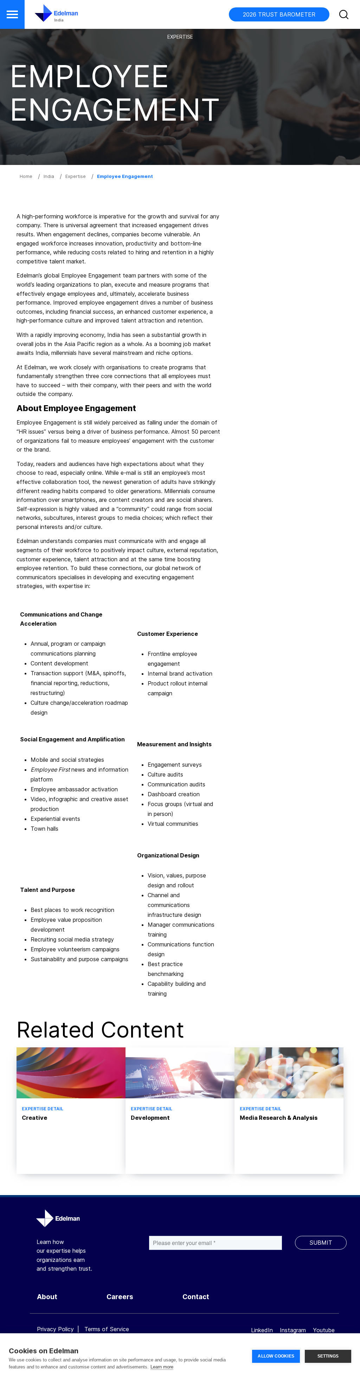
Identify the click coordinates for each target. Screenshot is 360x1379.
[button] (12, 14)
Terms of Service (106, 1329)
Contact (195, 1297)
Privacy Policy (55, 1329)
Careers (120, 1297)
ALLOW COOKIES (276, 1356)
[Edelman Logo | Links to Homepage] (45, 16)
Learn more (161, 1367)
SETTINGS (328, 1356)
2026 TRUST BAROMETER (279, 14)
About (47, 1297)
